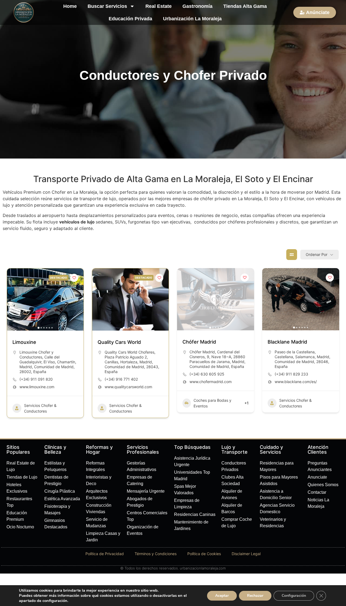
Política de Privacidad (104, 553)
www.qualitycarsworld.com (128, 386)
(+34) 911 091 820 (36, 379)
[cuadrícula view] (291, 254)
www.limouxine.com (36, 386)
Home (70, 6)
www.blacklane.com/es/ (296, 381)
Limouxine (24, 342)
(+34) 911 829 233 (291, 374)
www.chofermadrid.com (210, 381)
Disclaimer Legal (246, 553)
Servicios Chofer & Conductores (40, 408)
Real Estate (158, 6)
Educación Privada (130, 18)
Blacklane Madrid (287, 342)
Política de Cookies (204, 553)
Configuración (294, 595)
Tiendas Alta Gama (245, 6)
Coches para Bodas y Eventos (212, 403)
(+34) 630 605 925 (206, 374)
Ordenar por (316, 254)
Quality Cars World (119, 342)
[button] (14, 299)
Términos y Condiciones (156, 553)
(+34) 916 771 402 (121, 379)
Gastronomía (197, 6)
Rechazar (255, 595)
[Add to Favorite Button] (74, 278)
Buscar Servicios (107, 6)
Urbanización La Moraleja (192, 18)
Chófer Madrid (199, 342)
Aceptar (222, 595)
